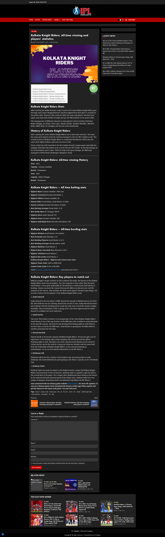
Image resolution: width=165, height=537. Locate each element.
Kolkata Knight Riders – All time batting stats (48, 96)
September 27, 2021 (85, 489)
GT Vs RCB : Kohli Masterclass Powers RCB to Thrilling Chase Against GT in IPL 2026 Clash (124, 520)
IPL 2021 (65, 392)
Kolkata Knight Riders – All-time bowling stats (48, 99)
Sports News (47, 20)
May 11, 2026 (83, 512)
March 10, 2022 (49, 488)
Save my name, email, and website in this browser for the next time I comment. (59, 463)
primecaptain (44, 394)
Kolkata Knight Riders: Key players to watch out (49, 101)
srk (49, 394)
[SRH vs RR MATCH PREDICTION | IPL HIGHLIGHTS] (71, 485)
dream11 (37, 392)
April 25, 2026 (119, 524)
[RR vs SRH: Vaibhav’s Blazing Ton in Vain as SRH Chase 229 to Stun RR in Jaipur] (72, 520)
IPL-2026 (46, 501)
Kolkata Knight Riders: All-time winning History (49, 94)
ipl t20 (70, 392)
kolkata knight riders (87, 392)
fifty (58, 392)
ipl (61, 392)
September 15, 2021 (43, 42)
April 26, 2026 (49, 525)
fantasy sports (53, 392)
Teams (56, 20)
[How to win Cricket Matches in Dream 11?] (37, 485)
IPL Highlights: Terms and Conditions (82, 531)
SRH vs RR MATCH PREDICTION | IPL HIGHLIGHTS (84, 485)
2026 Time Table (67, 20)
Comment (34, 419)
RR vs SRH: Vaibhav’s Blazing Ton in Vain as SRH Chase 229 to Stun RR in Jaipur (89, 520)
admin (34, 42)
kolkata (78, 392)
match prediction (35, 394)
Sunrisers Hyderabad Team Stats (48, 270)
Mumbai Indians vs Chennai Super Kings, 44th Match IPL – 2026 (123, 506)
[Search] (123, 20)
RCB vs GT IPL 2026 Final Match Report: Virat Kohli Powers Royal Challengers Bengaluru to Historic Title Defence (118, 43)
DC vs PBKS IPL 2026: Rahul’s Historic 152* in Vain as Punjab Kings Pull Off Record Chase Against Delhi (117, 65)
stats (53, 394)
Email (33, 450)
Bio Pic (37, 20)
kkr (74, 392)
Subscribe (131, 20)
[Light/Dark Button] (119, 20)
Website (33, 457)
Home (31, 20)
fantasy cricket (44, 392)
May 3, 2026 (118, 510)
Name (33, 443)
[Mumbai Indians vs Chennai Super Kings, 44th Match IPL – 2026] (106, 506)
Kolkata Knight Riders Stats (42, 89)
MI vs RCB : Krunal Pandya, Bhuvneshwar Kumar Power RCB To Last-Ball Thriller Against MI (118, 51)
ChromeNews (88, 535)
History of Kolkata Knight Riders (44, 92)
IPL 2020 (34, 31)
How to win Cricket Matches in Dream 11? (53, 485)
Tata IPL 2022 (52, 482)
